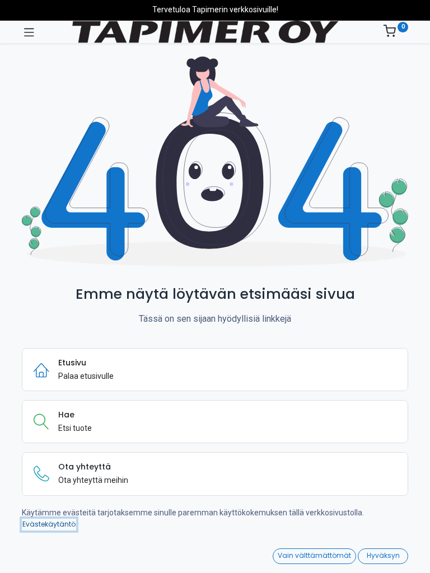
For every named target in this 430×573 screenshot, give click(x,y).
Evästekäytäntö (49, 524)
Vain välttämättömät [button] (314, 555)
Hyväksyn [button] (383, 555)
